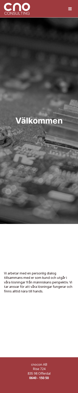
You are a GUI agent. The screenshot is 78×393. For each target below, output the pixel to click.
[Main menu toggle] (70, 9)
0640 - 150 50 (39, 377)
